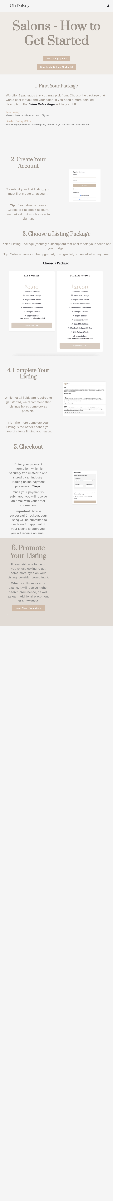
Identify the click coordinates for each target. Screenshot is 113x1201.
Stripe (36, 486)
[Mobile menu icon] (5, 6)
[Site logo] (20, 6)
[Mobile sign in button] (108, 6)
